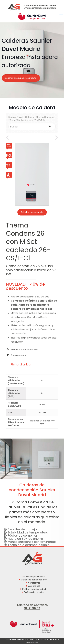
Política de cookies (34, 592)
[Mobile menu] (61, 13)
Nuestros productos (34, 576)
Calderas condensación (34, 579)
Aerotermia (34, 582)
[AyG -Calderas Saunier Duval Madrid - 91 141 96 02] (32, 6)
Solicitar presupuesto (32, 212)
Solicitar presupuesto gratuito (21, 77)
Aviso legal (34, 586)
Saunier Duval (15, 117)
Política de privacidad (34, 589)
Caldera (29, 117)
